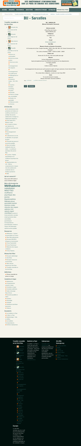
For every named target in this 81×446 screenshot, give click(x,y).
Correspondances (9, 222)
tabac (15, 217)
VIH (9, 226)
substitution (10, 188)
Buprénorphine (10, 199)
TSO (11, 190)
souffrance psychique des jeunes (10, 195)
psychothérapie (8, 224)
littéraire (8, 201)
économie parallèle (12, 228)
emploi (6, 217)
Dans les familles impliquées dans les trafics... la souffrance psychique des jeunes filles (10, 149)
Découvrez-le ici (31, 359)
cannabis (15, 215)
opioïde (6, 228)
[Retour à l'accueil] (11, 3)
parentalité (8, 203)
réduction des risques (11, 207)
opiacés (7, 211)
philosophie (13, 226)
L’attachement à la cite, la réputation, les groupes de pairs (11, 137)
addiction (7, 209)
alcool (13, 201)
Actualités (52, 10)
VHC (12, 209)
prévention (10, 215)
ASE (8, 173)
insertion (14, 203)
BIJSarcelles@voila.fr (50, 42)
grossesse (10, 217)
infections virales (10, 205)
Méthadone (12, 185)
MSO (7, 190)
